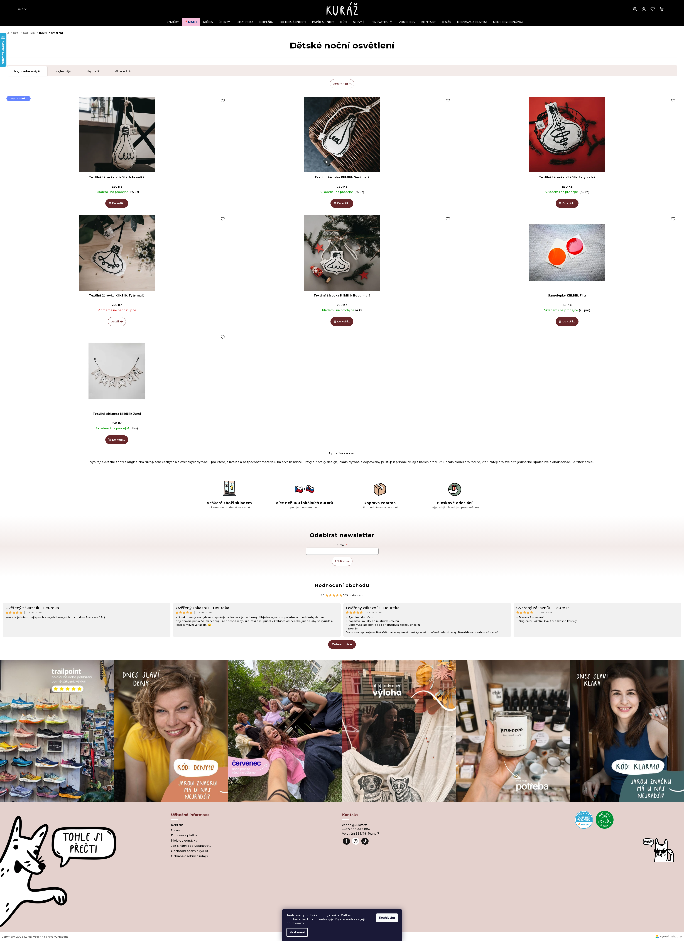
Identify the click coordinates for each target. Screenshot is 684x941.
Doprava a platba (184, 835)
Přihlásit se (342, 561)
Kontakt (177, 825)
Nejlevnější (63, 71)
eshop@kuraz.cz (354, 825)
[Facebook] (346, 841)
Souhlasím (387, 917)
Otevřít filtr (340, 83)
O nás (175, 830)
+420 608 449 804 (356, 829)
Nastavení (297, 932)
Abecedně (123, 71)
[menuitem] (173, 22)
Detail (115, 321)
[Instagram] (355, 841)
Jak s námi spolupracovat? (191, 845)
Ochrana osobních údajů (189, 856)
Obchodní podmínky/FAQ (190, 851)
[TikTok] (365, 841)
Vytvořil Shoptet (671, 936)
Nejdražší (93, 71)
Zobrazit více (342, 644)
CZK (20, 9)
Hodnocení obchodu (342, 585)
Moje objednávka (184, 840)
